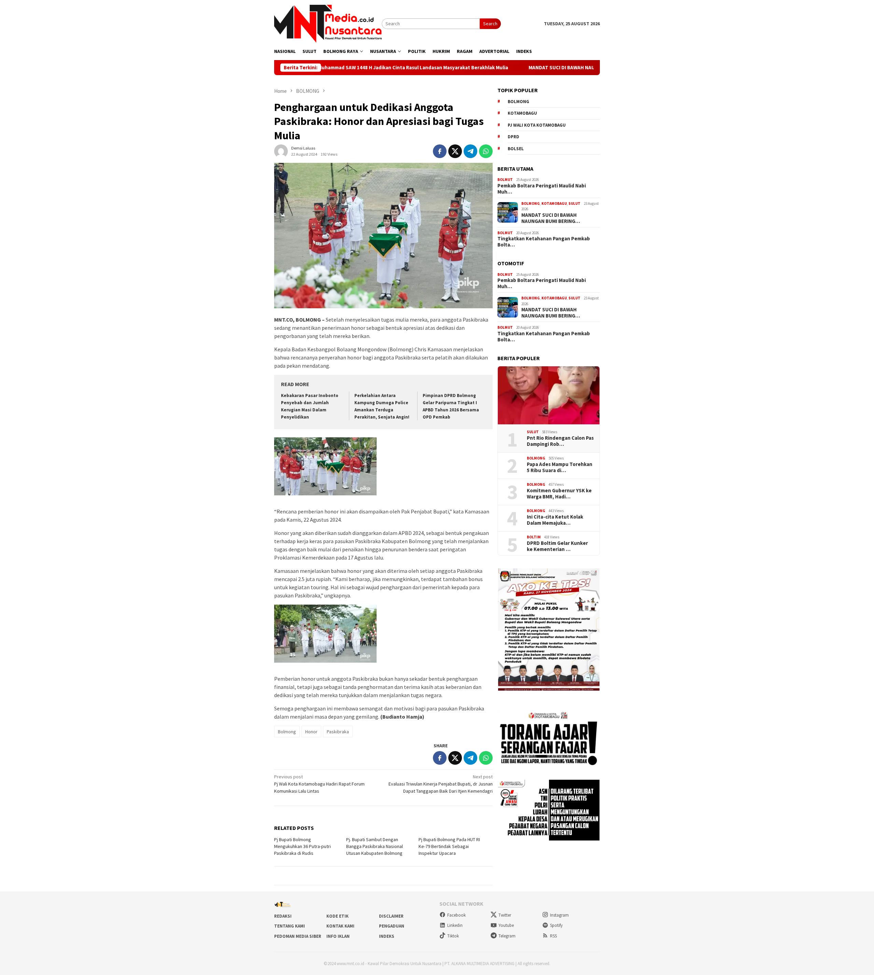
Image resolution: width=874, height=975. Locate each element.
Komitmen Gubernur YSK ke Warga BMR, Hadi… (559, 494)
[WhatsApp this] (486, 151)
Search (490, 23)
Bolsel (516, 149)
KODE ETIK (337, 916)
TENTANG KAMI (289, 926)
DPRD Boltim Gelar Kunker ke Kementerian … (557, 546)
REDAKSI (283, 916)
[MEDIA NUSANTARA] (328, 23)
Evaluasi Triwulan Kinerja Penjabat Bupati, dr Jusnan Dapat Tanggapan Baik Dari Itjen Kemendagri (441, 784)
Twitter (504, 915)
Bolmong (287, 732)
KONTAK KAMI (340, 926)
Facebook (456, 915)
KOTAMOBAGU (554, 203)
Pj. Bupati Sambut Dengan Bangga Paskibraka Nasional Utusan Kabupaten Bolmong (374, 846)
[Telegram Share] (470, 151)
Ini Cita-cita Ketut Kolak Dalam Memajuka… (555, 520)
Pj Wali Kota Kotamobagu (537, 125)
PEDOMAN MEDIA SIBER (297, 936)
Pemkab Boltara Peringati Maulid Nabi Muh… (541, 189)
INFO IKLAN (338, 936)
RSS (553, 936)
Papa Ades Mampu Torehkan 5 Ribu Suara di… (559, 467)
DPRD (513, 137)
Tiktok (453, 936)
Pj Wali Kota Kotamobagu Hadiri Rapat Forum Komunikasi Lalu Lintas (319, 784)
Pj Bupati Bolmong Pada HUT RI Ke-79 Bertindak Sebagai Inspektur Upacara (449, 846)
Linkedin (455, 925)
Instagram (559, 915)
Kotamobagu (522, 113)
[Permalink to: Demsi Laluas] (281, 151)
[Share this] (440, 151)
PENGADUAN (391, 926)
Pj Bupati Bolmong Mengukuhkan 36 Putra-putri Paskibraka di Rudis (302, 846)
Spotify (556, 925)
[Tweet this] (455, 151)
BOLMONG (530, 203)
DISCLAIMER (391, 916)
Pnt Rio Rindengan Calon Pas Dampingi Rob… (560, 441)
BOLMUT (505, 179)
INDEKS (386, 936)
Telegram (507, 936)
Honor (311, 732)
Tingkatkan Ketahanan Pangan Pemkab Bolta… (543, 242)
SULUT (574, 203)
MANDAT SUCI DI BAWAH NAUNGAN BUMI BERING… (550, 218)
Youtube (506, 925)
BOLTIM (534, 537)
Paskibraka (338, 732)
